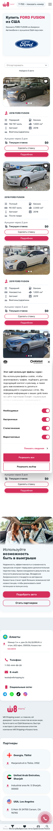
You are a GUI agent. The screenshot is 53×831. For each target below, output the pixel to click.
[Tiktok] (18, 694)
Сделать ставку (26, 148)
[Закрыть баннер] (49, 362)
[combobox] (25, 65)
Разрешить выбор (26, 466)
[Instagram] (25, 694)
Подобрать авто (26, 594)
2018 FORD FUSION (19, 113)
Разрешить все (26, 457)
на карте (11, 648)
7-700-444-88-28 (13, 665)
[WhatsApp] (12, 694)
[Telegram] (5, 694)
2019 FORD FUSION (19, 281)
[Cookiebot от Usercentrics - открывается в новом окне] (32, 362)
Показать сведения (34, 448)
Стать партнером (26, 603)
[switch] (46, 419)
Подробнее (26, 154)
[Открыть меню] (50, 4)
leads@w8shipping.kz (14, 677)
